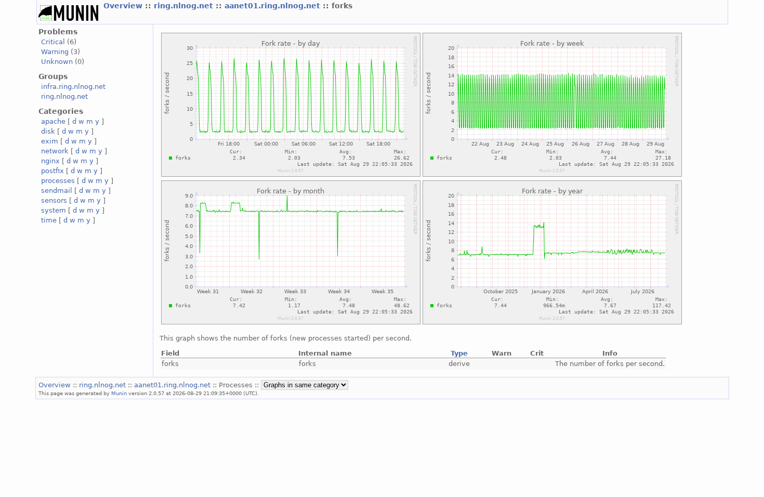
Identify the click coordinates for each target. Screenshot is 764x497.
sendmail (56, 190)
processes (58, 181)
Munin (119, 393)
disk (48, 131)
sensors (54, 200)
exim (49, 141)
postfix (52, 171)
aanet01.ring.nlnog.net (274, 6)
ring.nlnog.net (185, 6)
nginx (50, 161)
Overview (124, 6)
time (49, 220)
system (53, 210)
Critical (53, 42)
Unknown (57, 62)
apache (53, 121)
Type (459, 353)
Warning (55, 52)
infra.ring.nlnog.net (73, 86)
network (55, 151)
